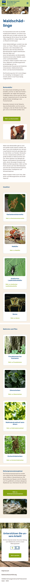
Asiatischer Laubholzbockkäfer (15, 279)
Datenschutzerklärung (9, 574)
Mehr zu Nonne (15, 318)
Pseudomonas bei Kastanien (15, 357)
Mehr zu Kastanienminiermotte (15, 218)
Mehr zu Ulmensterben (15, 394)
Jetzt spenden (15, 555)
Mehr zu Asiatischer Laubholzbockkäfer (11, 285)
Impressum (5, 571)
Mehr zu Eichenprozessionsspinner (15, 492)
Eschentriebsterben (15, 456)
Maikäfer (15, 246)
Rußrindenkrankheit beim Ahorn (15, 423)
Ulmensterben (15, 390)
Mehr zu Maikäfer (15, 250)
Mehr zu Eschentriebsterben (15, 460)
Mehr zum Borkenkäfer (12, 119)
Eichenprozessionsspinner (13, 471)
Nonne (15, 314)
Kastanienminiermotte (15, 214)
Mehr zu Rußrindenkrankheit (15, 428)
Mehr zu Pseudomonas (15, 362)
